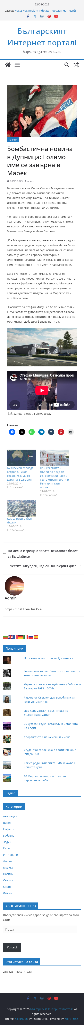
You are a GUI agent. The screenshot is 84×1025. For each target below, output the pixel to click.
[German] (20, 636)
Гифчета (8, 829)
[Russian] (31, 636)
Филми (7, 893)
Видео (7, 823)
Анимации (10, 816)
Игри (6, 848)
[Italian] (26, 636)
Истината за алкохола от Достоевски (48, 658)
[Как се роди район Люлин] (21, 508)
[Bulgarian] (5, 636)
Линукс (8, 861)
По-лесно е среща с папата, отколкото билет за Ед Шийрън (43, 554)
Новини (13, 139)
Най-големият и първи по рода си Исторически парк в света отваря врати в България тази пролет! (54, 477)
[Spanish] (36, 636)
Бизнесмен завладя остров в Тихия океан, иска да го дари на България (20, 473)
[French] (15, 636)
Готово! (12, 947)
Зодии (7, 842)
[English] (10, 636)
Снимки (8, 880)
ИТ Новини (10, 855)
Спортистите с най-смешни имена (47, 737)
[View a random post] (76, 64)
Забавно (8, 835)
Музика (8, 867)
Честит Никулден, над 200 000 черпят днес (43, 566)
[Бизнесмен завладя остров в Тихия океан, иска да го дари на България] (21, 458)
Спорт (7, 887)
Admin (30, 181)
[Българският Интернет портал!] (8, 64)
